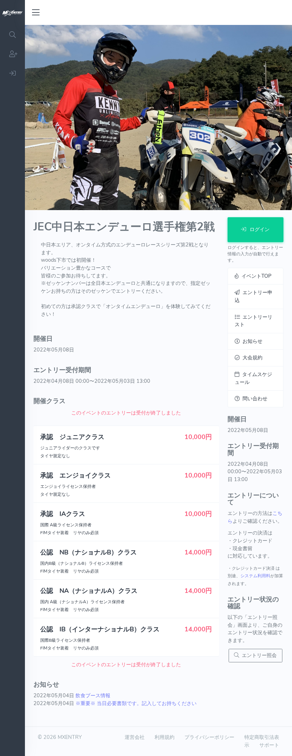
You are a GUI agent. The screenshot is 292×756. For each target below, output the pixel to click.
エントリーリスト (253, 320)
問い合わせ (253, 398)
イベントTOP (255, 276)
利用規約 (164, 737)
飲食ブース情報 (92, 695)
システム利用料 (255, 576)
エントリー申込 (253, 296)
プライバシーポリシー (209, 737)
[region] (12, 390)
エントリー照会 (258, 655)
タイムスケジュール (253, 378)
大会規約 (251, 357)
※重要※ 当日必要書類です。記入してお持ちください (136, 703)
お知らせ (251, 341)
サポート (269, 745)
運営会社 (135, 737)
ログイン (259, 229)
